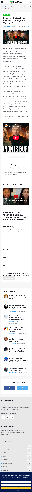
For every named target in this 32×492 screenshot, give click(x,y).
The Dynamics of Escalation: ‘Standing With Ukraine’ (17, 369)
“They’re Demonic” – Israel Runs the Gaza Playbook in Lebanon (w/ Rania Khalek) (16, 200)
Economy (4, 456)
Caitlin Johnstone (14, 321)
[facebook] (9, 388)
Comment (6, 234)
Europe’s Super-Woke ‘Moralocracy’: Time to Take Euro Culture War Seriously (18, 360)
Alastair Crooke (13, 364)
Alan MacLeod (12, 311)
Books (4, 452)
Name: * (5, 249)
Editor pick (5, 459)
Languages (5, 470)
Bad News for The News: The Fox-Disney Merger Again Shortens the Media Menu (17, 350)
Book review (5, 449)
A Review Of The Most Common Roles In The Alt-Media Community (18, 329)
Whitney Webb (12, 301)
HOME (2, 7)
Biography (5, 446)
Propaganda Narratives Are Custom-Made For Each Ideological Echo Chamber (17, 317)
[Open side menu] (2, 2)
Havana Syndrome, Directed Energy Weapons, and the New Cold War (18, 307)
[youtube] (12, 417)
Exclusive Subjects (7, 463)
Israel (11, 157)
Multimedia (8, 7)
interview (6, 14)
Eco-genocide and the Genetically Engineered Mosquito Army (16, 339)
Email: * (5, 257)
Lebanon (17, 157)
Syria (23, 157)
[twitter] (22, 388)
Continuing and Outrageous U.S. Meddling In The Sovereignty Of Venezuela (18, 297)
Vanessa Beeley (6, 26)
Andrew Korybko (13, 333)
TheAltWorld (17, 2)
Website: (6, 265)
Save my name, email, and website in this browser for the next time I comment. (16, 274)
